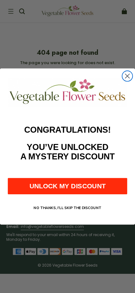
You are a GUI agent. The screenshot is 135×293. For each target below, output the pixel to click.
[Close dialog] (127, 76)
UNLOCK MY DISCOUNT (68, 186)
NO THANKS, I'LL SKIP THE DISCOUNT (67, 207)
